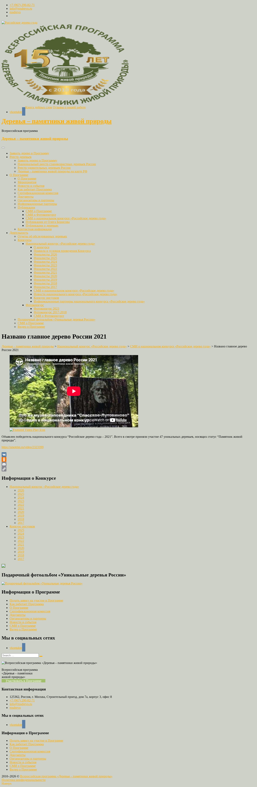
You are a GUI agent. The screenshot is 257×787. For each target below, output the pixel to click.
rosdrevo (15, 12)
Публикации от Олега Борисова (48, 222)
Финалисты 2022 (45, 269)
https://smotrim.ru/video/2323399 (23, 447)
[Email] (128, 464)
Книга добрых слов (38, 107)
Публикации (26, 207)
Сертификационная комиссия (38, 193)
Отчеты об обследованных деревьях (42, 236)
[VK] (128, 454)
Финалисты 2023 (45, 265)
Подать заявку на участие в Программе (36, 600)
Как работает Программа (35, 189)
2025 (21, 494)
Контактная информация (35, 229)
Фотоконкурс (35, 305)
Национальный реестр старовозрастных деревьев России (57, 164)
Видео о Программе (31, 326)
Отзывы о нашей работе (69, 107)
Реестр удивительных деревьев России (44, 167)
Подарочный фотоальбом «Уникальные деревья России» (56, 319)
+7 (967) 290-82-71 (22, 5)
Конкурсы (25, 240)
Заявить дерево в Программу (29, 153)
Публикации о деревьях (42, 225)
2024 (21, 497)
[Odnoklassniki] (128, 459)
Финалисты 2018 (45, 283)
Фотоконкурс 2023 (46, 308)
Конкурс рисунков (46, 297)
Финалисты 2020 (45, 276)
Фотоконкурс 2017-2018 (50, 312)
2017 (21, 522)
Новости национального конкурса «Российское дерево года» (75, 294)
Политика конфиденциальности (24, 780)
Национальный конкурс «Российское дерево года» (60, 243)
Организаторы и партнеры (36, 200)
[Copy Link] (128, 469)
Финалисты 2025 (45, 258)
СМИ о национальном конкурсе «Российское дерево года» (66, 218)
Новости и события (31, 185)
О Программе (19, 175)
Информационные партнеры (37, 204)
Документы (26, 196)
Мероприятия (27, 182)
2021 (21, 508)
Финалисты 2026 (45, 254)
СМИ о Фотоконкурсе (41, 214)
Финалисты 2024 (45, 261)
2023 (21, 501)
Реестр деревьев (21, 157)
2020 (21, 512)
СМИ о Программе (39, 211)
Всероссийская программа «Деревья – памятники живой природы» (66, 776)
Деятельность (19, 232)
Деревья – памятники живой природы (57, 121)
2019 (21, 515)
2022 (21, 504)
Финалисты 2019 (45, 279)
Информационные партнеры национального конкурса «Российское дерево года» (89, 301)
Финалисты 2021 (45, 272)
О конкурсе (41, 247)
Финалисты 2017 (45, 287)
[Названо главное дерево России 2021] (128, 393)
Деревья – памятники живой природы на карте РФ (52, 171)
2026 (21, 490)
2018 (21, 519)
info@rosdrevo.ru (21, 8)
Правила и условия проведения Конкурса (62, 250)
